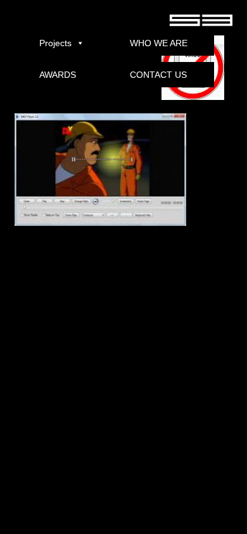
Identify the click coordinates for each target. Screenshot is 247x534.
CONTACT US (158, 75)
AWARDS (57, 75)
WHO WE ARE (158, 43)
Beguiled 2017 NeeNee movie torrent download (82, 515)
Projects (55, 43)
